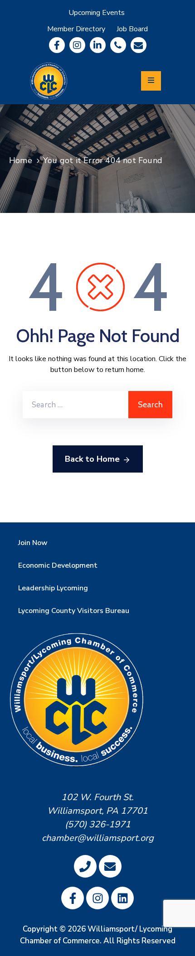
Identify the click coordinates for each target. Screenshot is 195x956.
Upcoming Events (96, 13)
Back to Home (92, 459)
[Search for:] (75, 404)
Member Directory (76, 29)
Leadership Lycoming (53, 588)
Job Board (132, 29)
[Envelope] (138, 45)
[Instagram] (77, 45)
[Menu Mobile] (151, 81)
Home (20, 160)
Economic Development (58, 565)
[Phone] (118, 45)
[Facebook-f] (57, 45)
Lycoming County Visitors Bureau (73, 611)
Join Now (33, 543)
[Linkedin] (98, 45)
